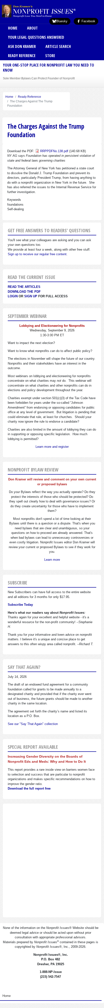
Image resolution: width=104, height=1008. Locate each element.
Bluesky (61, 21)
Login (13, 296)
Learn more (52, 559)
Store (50, 55)
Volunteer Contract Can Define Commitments (32, 78)
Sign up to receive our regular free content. (37, 254)
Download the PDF (24, 291)
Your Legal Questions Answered (36, 37)
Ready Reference (22, 55)
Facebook (88, 21)
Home (12, 28)
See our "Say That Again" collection (33, 724)
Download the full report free (29, 788)
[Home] (46, 11)
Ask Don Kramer (22, 46)
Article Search (58, 46)
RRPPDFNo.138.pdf (54, 151)
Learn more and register (52, 446)
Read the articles (24, 287)
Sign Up (30, 296)
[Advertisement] (52, 860)
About (32, 28)
